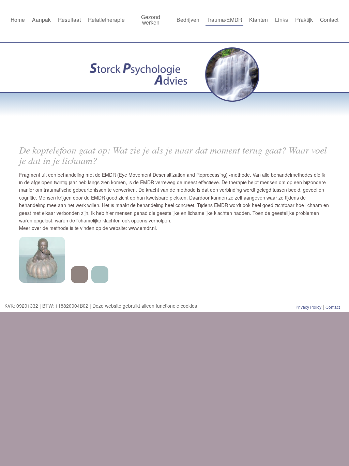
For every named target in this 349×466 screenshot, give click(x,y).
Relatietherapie (106, 19)
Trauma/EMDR (224, 19)
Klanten (258, 19)
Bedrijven (188, 19)
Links (281, 19)
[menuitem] (17, 20)
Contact (329, 19)
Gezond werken (150, 19)
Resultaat (69, 19)
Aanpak (41, 19)
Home (18, 19)
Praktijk (304, 19)
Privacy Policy (308, 307)
